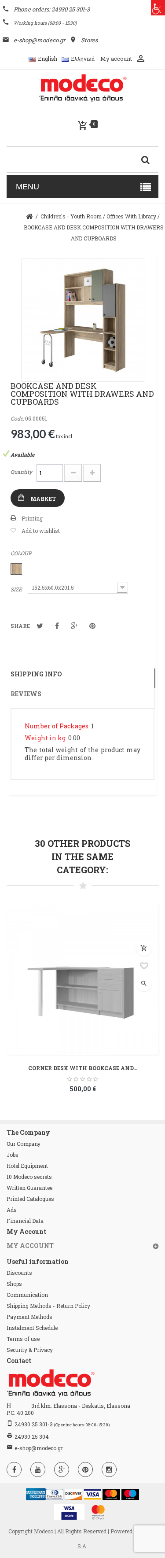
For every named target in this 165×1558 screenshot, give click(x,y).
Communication (27, 1294)
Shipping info (36, 674)
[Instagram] (109, 1469)
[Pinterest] (85, 1469)
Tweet (39, 626)
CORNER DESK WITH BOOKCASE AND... (82, 1067)
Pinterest (92, 626)
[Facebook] (14, 1469)
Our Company (23, 1143)
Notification (57, 626)
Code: (17, 418)
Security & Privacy (30, 1349)
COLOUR (22, 553)
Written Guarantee (29, 1187)
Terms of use (23, 1338)
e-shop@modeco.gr (39, 1447)
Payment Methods (29, 1316)
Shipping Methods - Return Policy (48, 1305)
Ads (12, 1209)
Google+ (74, 626)
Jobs (12, 1154)
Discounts (19, 1272)
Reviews (26, 694)
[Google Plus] (61, 1469)
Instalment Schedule (32, 1327)
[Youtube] (37, 1469)
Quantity (21, 471)
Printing (32, 518)
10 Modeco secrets (29, 1176)
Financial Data (25, 1220)
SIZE (17, 589)
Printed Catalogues (30, 1198)
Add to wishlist (41, 530)
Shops (14, 1283)
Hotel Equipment (27, 1165)
